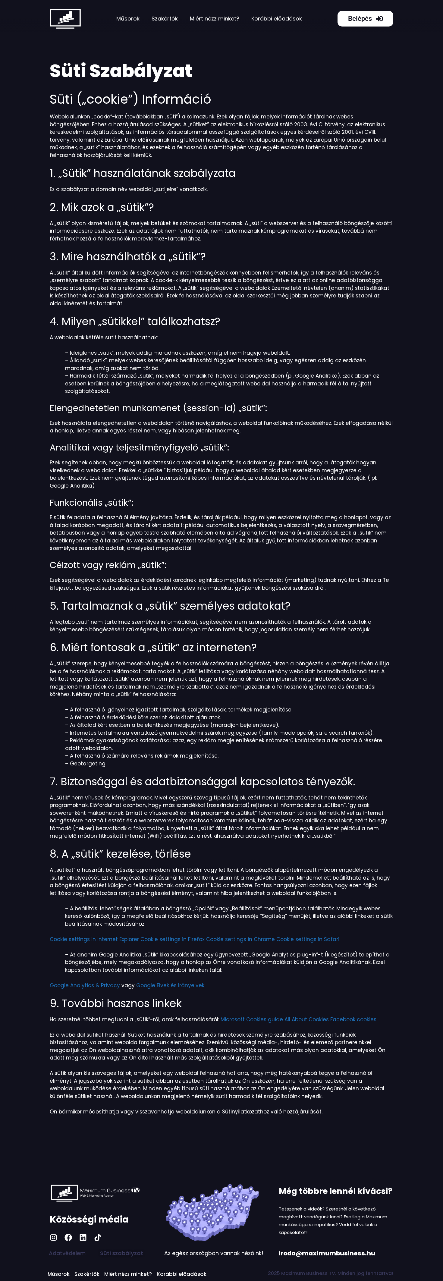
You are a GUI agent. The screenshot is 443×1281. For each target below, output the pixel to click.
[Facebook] (68, 1237)
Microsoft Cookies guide (252, 1019)
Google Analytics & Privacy (85, 985)
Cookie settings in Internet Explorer (94, 939)
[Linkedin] (83, 1237)
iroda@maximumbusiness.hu (327, 1253)
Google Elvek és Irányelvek (170, 985)
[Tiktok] (98, 1237)
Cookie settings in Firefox (172, 939)
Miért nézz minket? (214, 18)
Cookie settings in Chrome (240, 939)
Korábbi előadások (276, 18)
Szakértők (165, 18)
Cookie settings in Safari (307, 939)
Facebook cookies (353, 1019)
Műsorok (128, 18)
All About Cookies (306, 1019)
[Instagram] (53, 1237)
